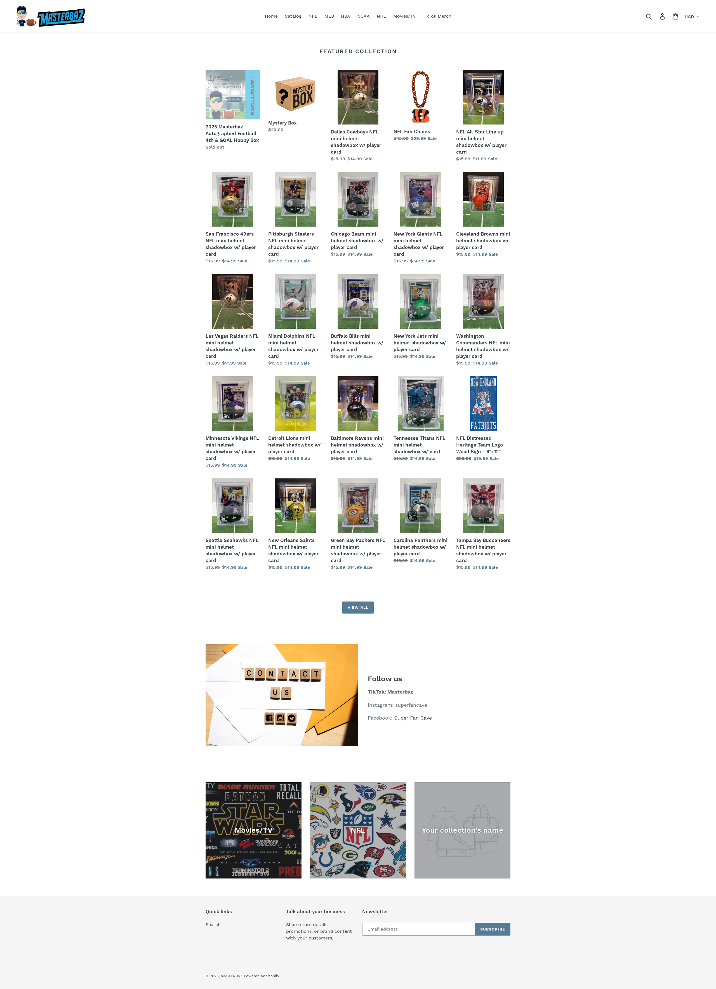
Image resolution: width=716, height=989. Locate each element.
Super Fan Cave (413, 718)
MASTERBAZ (231, 976)
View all (358, 607)
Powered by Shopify (261, 976)
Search (213, 924)
